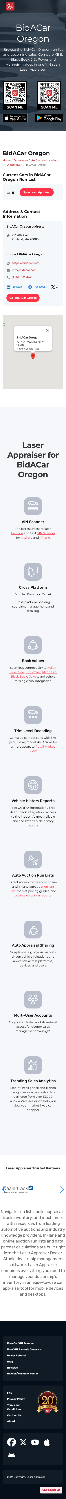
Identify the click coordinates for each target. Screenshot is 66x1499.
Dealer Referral (16, 1355)
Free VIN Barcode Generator (25, 1349)
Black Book (19, 676)
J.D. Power (33, 672)
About (11, 1421)
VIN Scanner (46, 533)
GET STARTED (51, 1489)
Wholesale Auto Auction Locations (36, 160)
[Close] (47, 330)
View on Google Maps (27, 348)
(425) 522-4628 (22, 277)
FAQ (9, 1393)
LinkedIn (18, 287)
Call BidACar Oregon (23, 297)
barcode (17, 533)
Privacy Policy (16, 1399)
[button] (61, 1189)
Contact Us (14, 1415)
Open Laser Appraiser (37, 192)
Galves (33, 676)
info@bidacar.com (24, 270)
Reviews (12, 1367)
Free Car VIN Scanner (20, 1343)
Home (6, 160)
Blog (10, 1361)
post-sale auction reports (33, 895)
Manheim (49, 672)
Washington (14, 164)
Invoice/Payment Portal (22, 1373)
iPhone (45, 537)
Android (26, 537)
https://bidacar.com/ (26, 263)
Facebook (40, 287)
